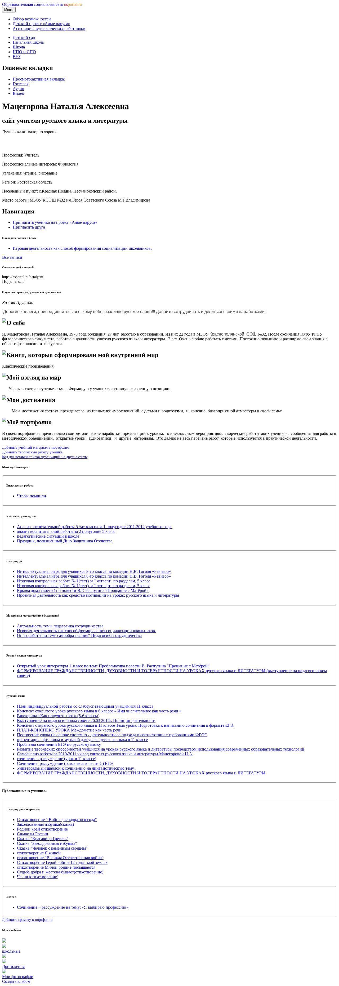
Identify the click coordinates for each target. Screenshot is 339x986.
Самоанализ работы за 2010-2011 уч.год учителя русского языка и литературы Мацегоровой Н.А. (105, 754)
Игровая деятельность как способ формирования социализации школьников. (82, 248)
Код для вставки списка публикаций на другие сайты (44, 457)
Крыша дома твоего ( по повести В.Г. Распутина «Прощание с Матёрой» (83, 590)
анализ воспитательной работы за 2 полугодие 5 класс (66, 531)
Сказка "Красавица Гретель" (42, 838)
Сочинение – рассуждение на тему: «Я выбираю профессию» (72, 907)
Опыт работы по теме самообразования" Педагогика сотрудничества (79, 635)
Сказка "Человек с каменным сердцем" (52, 848)
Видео (18, 93)
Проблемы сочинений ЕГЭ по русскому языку (59, 744)
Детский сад (24, 37)
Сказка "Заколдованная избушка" (47, 843)
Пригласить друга (29, 227)
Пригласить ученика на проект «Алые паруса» (55, 222)
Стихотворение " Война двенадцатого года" (57, 819)
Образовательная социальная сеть (42, 4)
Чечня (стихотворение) (37, 877)
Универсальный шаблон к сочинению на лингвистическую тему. (76, 768)
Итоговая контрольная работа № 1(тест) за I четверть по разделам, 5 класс (83, 581)
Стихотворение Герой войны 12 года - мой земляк (62, 862)
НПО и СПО (24, 52)
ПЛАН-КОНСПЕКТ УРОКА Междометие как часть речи (69, 730)
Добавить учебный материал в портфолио (35, 447)
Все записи (12, 257)
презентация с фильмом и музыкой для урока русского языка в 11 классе (82, 739)
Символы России (32, 834)
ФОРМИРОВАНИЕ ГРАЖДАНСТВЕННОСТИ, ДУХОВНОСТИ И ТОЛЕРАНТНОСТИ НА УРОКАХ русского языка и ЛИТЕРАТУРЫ (141, 773)
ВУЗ (16, 56)
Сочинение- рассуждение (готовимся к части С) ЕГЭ (65, 763)
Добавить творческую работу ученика (32, 452)
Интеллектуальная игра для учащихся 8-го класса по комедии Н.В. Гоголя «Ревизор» (94, 571)
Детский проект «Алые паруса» (41, 23)
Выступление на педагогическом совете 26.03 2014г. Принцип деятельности (86, 720)
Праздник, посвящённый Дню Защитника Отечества (65, 541)
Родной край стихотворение (42, 829)
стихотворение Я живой (39, 853)
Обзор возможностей (32, 19)
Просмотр (39, 79)
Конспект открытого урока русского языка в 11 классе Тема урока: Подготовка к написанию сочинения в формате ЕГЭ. (125, 725)
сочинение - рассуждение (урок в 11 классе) (56, 758)
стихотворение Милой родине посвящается (56, 867)
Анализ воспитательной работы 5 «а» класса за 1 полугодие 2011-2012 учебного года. (94, 526)
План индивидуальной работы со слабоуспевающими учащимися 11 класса (85, 706)
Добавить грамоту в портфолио (27, 919)
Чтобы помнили (31, 496)
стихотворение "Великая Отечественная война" (60, 857)
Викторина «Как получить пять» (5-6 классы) (58, 715)
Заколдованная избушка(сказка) (45, 824)
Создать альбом (16, 981)
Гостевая (20, 84)
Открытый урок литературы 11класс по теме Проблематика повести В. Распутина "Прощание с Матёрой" (113, 666)
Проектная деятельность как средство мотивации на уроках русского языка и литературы (98, 595)
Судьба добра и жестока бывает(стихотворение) (60, 872)
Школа (19, 47)
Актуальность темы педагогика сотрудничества (60, 626)
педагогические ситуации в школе (48, 536)
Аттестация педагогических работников (49, 28)
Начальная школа (28, 42)
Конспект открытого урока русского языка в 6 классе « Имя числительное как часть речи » (99, 711)
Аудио (18, 88)
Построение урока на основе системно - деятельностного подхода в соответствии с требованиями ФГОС (112, 735)
